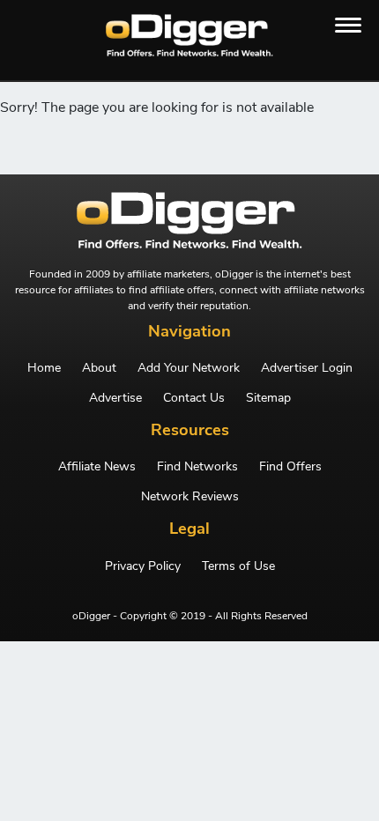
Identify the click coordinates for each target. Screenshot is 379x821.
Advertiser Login (307, 368)
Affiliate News (97, 467)
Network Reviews (190, 497)
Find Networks (197, 467)
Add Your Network (188, 368)
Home (44, 368)
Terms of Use (238, 566)
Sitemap (268, 398)
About (99, 368)
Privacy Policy (143, 566)
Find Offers (290, 467)
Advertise (115, 398)
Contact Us (194, 398)
